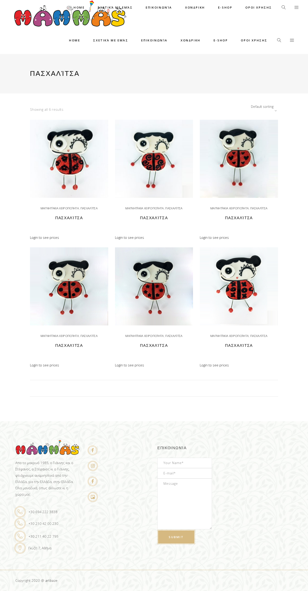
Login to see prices (44, 237)
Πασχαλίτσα (89, 208)
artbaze (51, 580)
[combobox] (250, 106)
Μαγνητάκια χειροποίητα (60, 208)
